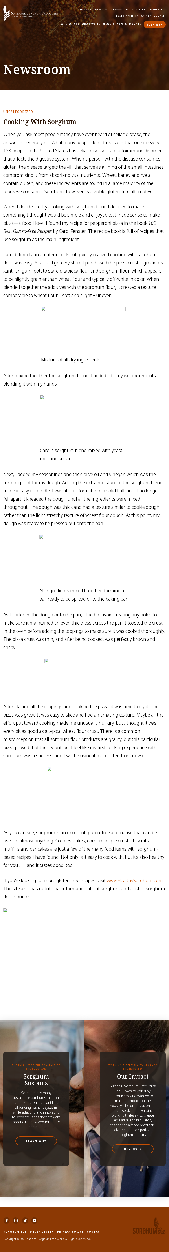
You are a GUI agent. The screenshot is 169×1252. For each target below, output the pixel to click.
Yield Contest (136, 9)
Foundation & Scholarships (101, 9)
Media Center (42, 1231)
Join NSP (154, 24)
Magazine (157, 9)
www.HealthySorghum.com (135, 880)
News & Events (115, 24)
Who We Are (70, 24)
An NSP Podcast (153, 15)
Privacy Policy (70, 1231)
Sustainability (127, 15)
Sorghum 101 (15, 1231)
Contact (94, 1231)
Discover (133, 1148)
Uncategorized (18, 111)
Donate (135, 24)
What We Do (91, 24)
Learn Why (36, 1140)
